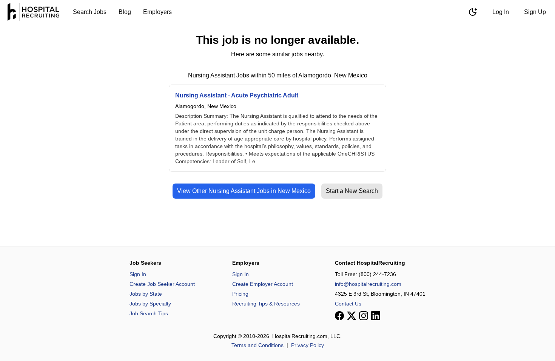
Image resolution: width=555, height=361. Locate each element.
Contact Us (348, 304)
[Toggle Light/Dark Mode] (472, 12)
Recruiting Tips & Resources (266, 304)
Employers (157, 12)
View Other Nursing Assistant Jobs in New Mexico (244, 191)
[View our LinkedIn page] (375, 315)
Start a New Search (352, 191)
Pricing (240, 294)
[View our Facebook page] (339, 315)
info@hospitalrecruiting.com (368, 284)
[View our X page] (351, 315)
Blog (125, 12)
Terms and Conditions (257, 345)
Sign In (138, 274)
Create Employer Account (262, 284)
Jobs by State (146, 294)
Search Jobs (89, 12)
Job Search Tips (149, 313)
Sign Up (535, 12)
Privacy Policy (307, 345)
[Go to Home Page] (33, 12)
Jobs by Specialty (150, 304)
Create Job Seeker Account (162, 284)
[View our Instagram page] (363, 315)
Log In (500, 12)
